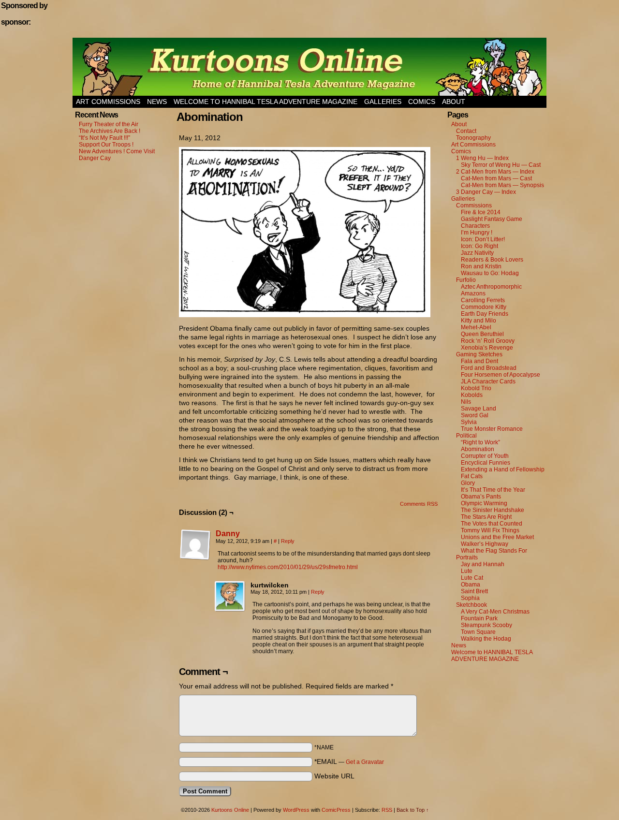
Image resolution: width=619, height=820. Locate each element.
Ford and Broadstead (488, 368)
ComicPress (336, 810)
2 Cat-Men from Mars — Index (495, 171)
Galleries (382, 101)
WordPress (296, 810)
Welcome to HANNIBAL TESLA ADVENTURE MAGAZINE (265, 101)
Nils (466, 401)
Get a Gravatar (365, 762)
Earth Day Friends (484, 313)
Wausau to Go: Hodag (490, 273)
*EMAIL (349, 761)
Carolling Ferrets (483, 300)
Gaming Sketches (479, 354)
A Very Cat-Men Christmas (495, 611)
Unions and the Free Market (497, 537)
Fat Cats (472, 476)
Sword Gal (474, 415)
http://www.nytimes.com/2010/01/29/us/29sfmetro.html (288, 567)
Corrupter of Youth (485, 456)
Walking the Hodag (486, 638)
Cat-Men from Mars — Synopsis (502, 185)
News (157, 101)
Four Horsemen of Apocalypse (500, 374)
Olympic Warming (484, 503)
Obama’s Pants (481, 496)
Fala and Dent (479, 361)
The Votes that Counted (491, 523)
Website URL (334, 776)
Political (466, 435)
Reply (288, 541)
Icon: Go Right (479, 246)
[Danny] (195, 558)
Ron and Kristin (481, 266)
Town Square (478, 632)
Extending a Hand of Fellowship (503, 469)
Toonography (473, 137)
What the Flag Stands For (494, 550)
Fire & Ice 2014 (481, 212)
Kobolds (472, 395)
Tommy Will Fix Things (490, 530)
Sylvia (469, 422)
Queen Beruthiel (482, 334)
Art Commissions (108, 101)
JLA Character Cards (488, 381)
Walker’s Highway (484, 544)
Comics (421, 101)
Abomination (477, 449)
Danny (228, 533)
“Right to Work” (480, 442)
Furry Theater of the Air (108, 124)
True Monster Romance (492, 428)
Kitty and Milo (478, 320)
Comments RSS (419, 504)
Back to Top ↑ (413, 810)
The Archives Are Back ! (109, 131)
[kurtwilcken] (230, 596)
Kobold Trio (476, 388)
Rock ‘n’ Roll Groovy (488, 340)
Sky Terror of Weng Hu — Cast (501, 164)
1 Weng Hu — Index (482, 158)
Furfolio (466, 280)
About (453, 101)
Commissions (474, 205)
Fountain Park (479, 618)
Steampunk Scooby (486, 625)
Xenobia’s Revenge (487, 347)
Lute (466, 571)
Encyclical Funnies (485, 462)
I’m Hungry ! (476, 232)
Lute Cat (472, 577)
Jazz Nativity (477, 252)
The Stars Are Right (486, 516)
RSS (387, 810)
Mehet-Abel (476, 327)
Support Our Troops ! (106, 144)
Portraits (467, 557)
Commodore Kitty (483, 307)
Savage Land (478, 408)
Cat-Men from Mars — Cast (496, 178)
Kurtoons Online (309, 67)
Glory (468, 483)
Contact (466, 131)
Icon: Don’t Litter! (483, 239)
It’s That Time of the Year (493, 489)
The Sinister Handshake (492, 510)
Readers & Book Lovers (492, 259)
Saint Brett (474, 591)
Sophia (470, 598)
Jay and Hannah (482, 564)
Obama (470, 584)
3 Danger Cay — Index (486, 192)
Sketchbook (471, 604)
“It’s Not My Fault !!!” (104, 137)
